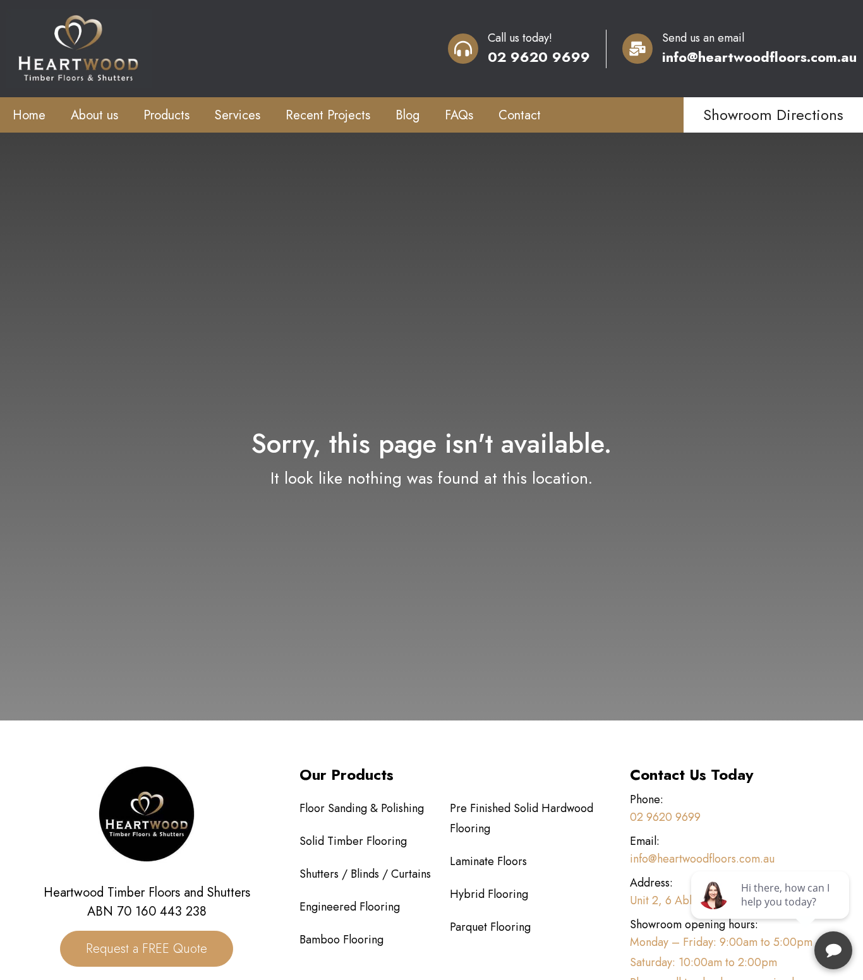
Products (166, 115)
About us (94, 115)
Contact (519, 115)
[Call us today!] (463, 48)
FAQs (459, 115)
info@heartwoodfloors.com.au (759, 57)
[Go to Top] (834, 914)
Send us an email (703, 38)
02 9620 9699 (539, 57)
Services (237, 115)
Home (29, 115)
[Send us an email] (637, 48)
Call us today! (520, 38)
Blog (407, 115)
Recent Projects (328, 115)
